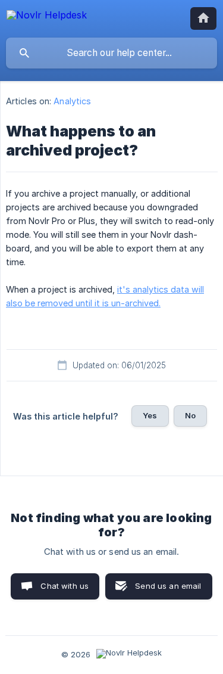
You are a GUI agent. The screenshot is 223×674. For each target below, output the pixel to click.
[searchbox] (111, 53)
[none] (47, 17)
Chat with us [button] (64, 586)
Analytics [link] (72, 101)
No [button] (190, 415)
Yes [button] (150, 415)
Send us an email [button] (168, 586)
